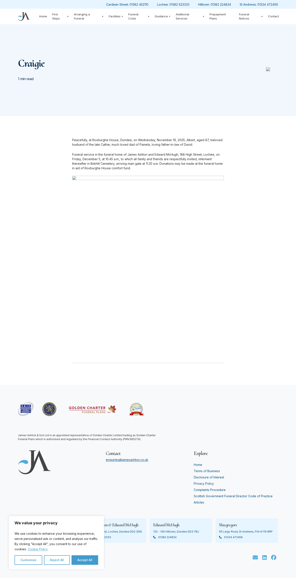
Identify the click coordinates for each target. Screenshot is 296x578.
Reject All (57, 560)
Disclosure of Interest (209, 477)
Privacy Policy (204, 483)
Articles (199, 502)
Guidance (163, 16)
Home (43, 16)
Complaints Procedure (210, 490)
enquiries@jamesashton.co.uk (127, 460)
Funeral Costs (139, 16)
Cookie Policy (38, 549)
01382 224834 (221, 4)
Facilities (116, 16)
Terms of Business (207, 471)
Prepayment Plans (218, 16)
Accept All (84, 560)
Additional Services (190, 16)
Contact (273, 16)
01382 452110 (139, 4)
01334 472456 (267, 4)
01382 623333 (179, 4)
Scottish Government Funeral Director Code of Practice (233, 496)
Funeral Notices (251, 16)
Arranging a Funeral (88, 16)
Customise (28, 560)
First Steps (60, 16)
